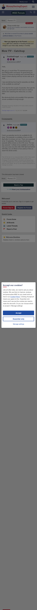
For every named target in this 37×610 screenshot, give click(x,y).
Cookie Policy (15, 297)
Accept (18, 313)
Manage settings (18, 324)
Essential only (18, 319)
